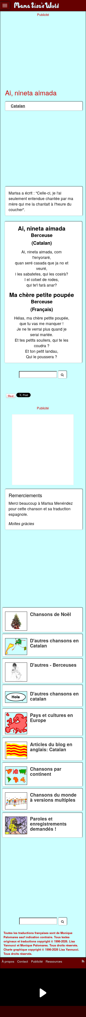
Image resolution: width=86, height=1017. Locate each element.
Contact (22, 961)
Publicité (37, 961)
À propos (8, 961)
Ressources (54, 961)
